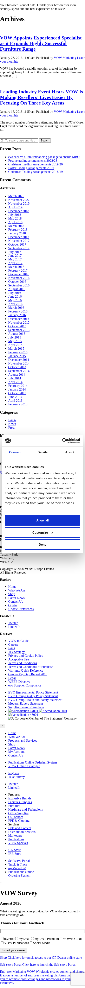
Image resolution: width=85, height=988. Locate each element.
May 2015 (15, 341)
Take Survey (16, 777)
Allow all (42, 520)
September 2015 (19, 330)
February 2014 (17, 385)
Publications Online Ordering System (32, 762)
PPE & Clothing (19, 820)
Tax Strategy (16, 652)
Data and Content (19, 828)
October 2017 (17, 244)
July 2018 (14, 214)
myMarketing (17, 868)
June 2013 (15, 397)
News (12, 424)
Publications (16, 839)
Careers (13, 644)
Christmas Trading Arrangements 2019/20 (35, 164)
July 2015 (14, 337)
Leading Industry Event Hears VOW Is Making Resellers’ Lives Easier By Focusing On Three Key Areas (41, 97)
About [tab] (69, 452)
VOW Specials (18, 843)
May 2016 (15, 300)
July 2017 (14, 252)
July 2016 (14, 292)
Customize (40, 532)
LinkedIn (14, 626)
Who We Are (16, 590)
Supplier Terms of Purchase (26, 707)
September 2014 (19, 371)
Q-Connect (15, 817)
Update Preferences (21, 609)
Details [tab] (43, 452)
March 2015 (16, 348)
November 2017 (19, 240)
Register (13, 773)
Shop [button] (11, 744)
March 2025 (16, 196)
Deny (42, 544)
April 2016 (15, 304)
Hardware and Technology (25, 809)
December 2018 (18, 211)
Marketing (15, 835)
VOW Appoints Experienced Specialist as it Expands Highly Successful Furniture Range (41, 43)
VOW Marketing (65, 57)
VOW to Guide (18, 640)
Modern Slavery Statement (25, 703)
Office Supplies (18, 813)
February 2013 (17, 404)
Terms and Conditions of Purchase (30, 667)
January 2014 (17, 389)
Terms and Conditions (22, 663)
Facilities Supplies (20, 802)
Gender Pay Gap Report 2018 (27, 674)
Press (11, 427)
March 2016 (16, 307)
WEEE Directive (19, 681)
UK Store (14, 850)
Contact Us (15, 601)
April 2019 (15, 207)
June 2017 (15, 255)
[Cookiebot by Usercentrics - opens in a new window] (62, 440)
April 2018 (15, 222)
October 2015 (17, 326)
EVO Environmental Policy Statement (33, 692)
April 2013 (15, 400)
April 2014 (15, 382)
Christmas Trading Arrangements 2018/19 (35, 171)
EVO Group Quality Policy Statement (33, 696)
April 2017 (15, 263)
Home (12, 586)
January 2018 (17, 233)
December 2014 (18, 359)
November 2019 (19, 203)
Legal (12, 678)
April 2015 (15, 345)
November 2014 (19, 363)
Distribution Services (21, 832)
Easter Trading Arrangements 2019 (31, 168)
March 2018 (16, 226)
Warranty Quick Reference (25, 670)
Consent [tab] (15, 452)
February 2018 (17, 229)
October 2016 (17, 281)
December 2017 (18, 237)
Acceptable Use (18, 659)
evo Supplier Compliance (24, 685)
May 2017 (15, 259)
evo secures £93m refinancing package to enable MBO (44, 157)
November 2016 (19, 278)
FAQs (12, 420)
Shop (11, 594)
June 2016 (15, 296)
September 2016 (19, 285)
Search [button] (45, 140)
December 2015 (18, 319)
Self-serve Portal (19, 860)
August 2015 (16, 333)
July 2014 (14, 378)
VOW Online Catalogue (24, 766)
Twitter (13, 623)
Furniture (14, 806)
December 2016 (18, 274)
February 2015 (17, 352)
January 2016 (17, 315)
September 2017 (19, 248)
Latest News (16, 598)
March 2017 (16, 266)
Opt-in (12, 605)
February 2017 (17, 270)
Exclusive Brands (19, 798)
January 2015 (17, 356)
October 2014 (17, 367)
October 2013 (17, 393)
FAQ (11, 648)
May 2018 (15, 218)
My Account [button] (16, 751)
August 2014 (16, 374)
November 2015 (19, 322)
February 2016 (17, 311)
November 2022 (19, 200)
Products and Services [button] (22, 740)
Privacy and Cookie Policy (25, 655)
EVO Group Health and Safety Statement (35, 700)
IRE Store (14, 853)
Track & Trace (17, 864)
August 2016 (16, 289)
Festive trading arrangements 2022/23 (32, 160)
